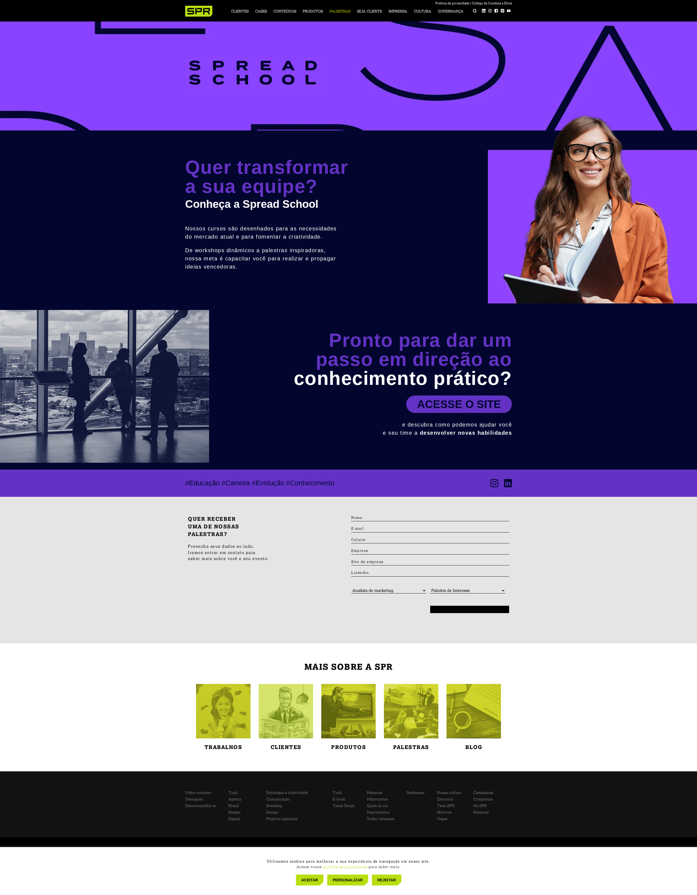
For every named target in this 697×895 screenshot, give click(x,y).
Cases (261, 11)
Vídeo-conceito (198, 792)
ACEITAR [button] (309, 880)
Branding (274, 805)
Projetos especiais (282, 819)
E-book (339, 799)
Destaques (194, 799)
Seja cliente (369, 11)
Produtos (313, 11)
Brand (233, 805)
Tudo (233, 792)
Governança (450, 11)
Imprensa (398, 11)
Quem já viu (377, 805)
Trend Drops (343, 805)
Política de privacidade (452, 3)
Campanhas (483, 792)
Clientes (240, 11)
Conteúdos (284, 11)
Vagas (442, 819)
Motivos (444, 812)
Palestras (339, 11)
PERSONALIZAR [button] (348, 880)
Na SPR (480, 805)
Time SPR (446, 805)
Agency (234, 799)
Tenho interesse (380, 819)
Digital (234, 819)
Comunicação (278, 799)
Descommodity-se (200, 805)
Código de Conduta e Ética (492, 3)
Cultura (422, 11)
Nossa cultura (449, 792)
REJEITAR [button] (386, 880)
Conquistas (483, 799)
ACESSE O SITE (459, 404)
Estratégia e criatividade (287, 792)
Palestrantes (377, 799)
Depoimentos (378, 812)
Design (234, 812)
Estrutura (445, 799)
